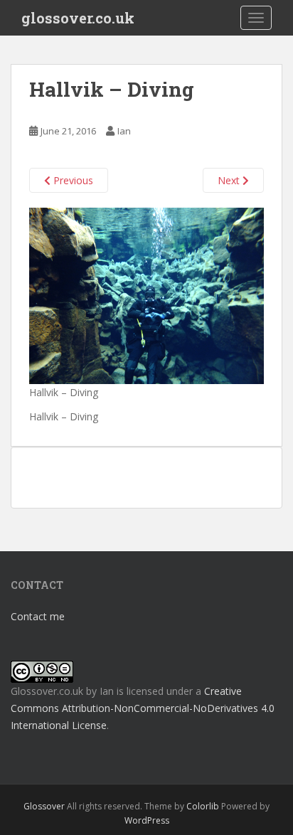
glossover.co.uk (77, 18)
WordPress (146, 820)
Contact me (38, 616)
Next (230, 180)
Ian (124, 130)
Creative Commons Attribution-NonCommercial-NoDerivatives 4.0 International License (143, 708)
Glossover (44, 806)
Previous (71, 180)
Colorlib (202, 806)
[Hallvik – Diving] (146, 295)
